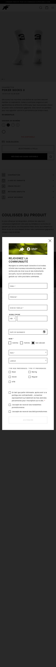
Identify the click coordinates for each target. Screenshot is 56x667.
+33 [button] (11, 318)
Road (14, 372)
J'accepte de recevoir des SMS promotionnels (29, 411)
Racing (34, 372)
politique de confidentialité (22, 395)
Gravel (14, 377)
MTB (13, 382)
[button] (28, 352)
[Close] (49, 240)
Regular (34, 377)
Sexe (11, 338)
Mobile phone (14, 314)
